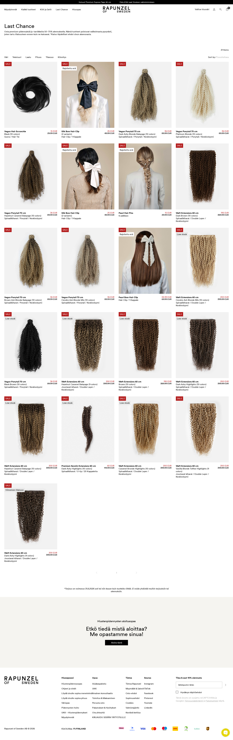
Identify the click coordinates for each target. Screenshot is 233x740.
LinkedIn (148, 707)
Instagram (149, 683)
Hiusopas (76, 9)
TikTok (147, 688)
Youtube (148, 702)
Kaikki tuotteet (28, 9)
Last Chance (62, 9)
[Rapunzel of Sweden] (116, 9)
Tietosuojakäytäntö (194, 700)
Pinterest (148, 698)
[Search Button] (220, 9)
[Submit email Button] (225, 685)
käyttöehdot (196, 692)
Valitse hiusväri (202, 9)
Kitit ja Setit (46, 9)
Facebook (148, 693)
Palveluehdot (212, 700)
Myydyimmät (10, 9)
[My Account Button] (214, 9)
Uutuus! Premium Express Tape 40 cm (95, 2)
